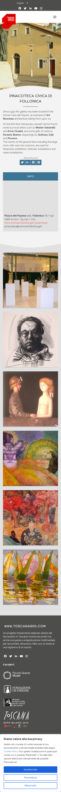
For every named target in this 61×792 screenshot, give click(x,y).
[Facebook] (20, 8)
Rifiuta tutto (30, 785)
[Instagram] (41, 8)
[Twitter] (25, 8)
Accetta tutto (30, 769)
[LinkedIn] (30, 8)
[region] (30, 763)
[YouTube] (36, 8)
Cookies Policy (11, 751)
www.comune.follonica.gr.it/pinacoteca (25, 222)
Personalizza (30, 777)
